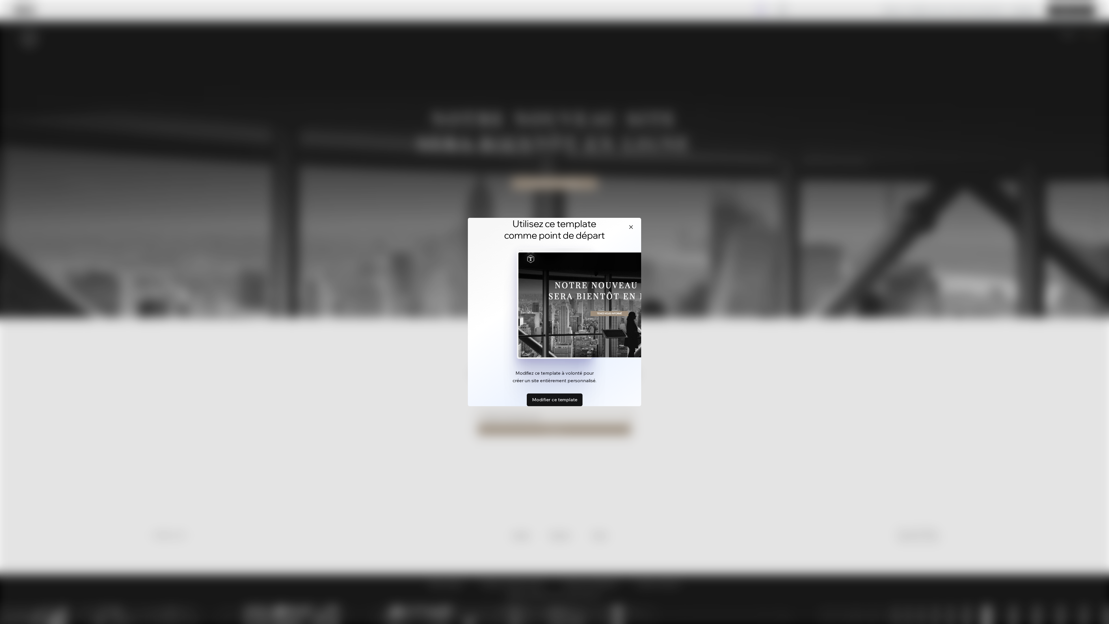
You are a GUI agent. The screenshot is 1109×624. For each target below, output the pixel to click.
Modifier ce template (554, 399)
